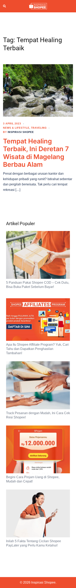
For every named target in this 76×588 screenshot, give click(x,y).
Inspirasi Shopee (21, 132)
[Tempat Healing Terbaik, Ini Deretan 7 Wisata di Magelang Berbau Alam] (38, 90)
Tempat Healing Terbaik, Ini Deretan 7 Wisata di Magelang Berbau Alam (36, 152)
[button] (4, 6)
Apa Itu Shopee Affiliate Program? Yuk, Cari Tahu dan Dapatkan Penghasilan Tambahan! (37, 349)
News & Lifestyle (16, 127)
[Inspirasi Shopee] (38, 5)
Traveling (39, 127)
